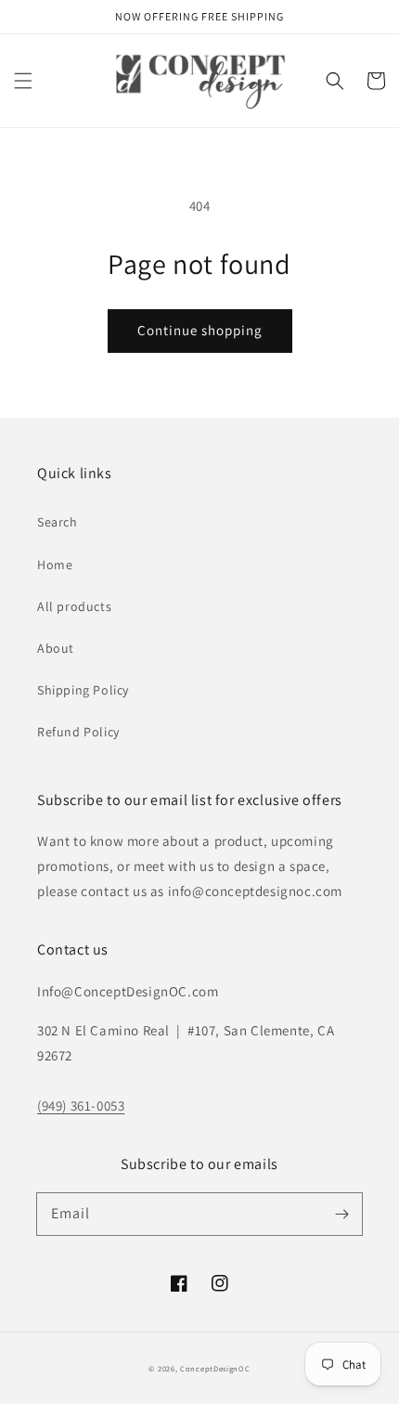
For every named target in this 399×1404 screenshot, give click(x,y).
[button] (23, 80)
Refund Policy (78, 731)
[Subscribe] (341, 1213)
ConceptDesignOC (215, 1368)
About (55, 648)
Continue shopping (200, 330)
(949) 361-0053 (80, 1105)
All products (74, 606)
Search (57, 522)
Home (54, 564)
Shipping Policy (83, 690)
